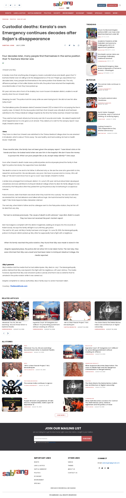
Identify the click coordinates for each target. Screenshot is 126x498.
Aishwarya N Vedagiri (104, 103)
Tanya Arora (89, 407)
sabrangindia (7, 329)
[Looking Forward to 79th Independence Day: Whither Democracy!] (91, 130)
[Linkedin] (74, 45)
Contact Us (112, 5)
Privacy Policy (52, 442)
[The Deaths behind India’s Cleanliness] (91, 102)
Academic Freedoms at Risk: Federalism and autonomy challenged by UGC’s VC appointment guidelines (107, 44)
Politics (13, 19)
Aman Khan (27, 407)
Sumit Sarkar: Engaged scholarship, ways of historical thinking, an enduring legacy (109, 114)
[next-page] (8, 333)
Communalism (102, 61)
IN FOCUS (90, 80)
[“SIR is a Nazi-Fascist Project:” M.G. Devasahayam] (77, 310)
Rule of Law (21, 19)
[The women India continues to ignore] (91, 88)
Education (101, 50)
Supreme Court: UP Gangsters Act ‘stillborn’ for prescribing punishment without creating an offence (46, 325)
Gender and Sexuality (92, 363)
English (61, 8)
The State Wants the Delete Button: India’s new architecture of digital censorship (108, 325)
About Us (102, 5)
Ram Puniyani (102, 133)
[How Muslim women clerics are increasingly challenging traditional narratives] (91, 57)
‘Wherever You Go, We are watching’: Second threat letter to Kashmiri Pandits (14, 325)
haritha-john (8, 45)
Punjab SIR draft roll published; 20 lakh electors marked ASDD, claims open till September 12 (38, 403)
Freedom (5, 19)
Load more (61, 415)
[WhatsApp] (15, 5)
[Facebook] (6, 5)
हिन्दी (68, 8)
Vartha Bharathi (70, 327)
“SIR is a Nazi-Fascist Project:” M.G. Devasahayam (37, 367)
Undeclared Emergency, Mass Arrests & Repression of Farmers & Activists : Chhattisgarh (109, 68)
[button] (120, 5)
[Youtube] (19, 5)
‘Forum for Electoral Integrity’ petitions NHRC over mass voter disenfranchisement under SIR (109, 32)
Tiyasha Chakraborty (104, 89)
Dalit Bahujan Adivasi (91, 92)
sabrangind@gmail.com (111, 463)
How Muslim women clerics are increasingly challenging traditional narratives (108, 56)
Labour (89, 107)
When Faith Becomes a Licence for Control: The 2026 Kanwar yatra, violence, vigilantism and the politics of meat (101, 403)
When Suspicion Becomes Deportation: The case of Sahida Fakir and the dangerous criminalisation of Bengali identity (101, 367)
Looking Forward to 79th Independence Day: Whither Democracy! (107, 128)
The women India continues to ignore (38, 383)
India (99, 36)
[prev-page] (4, 333)
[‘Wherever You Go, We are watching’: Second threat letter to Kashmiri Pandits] (15, 310)
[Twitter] (10, 5)
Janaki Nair (101, 119)
